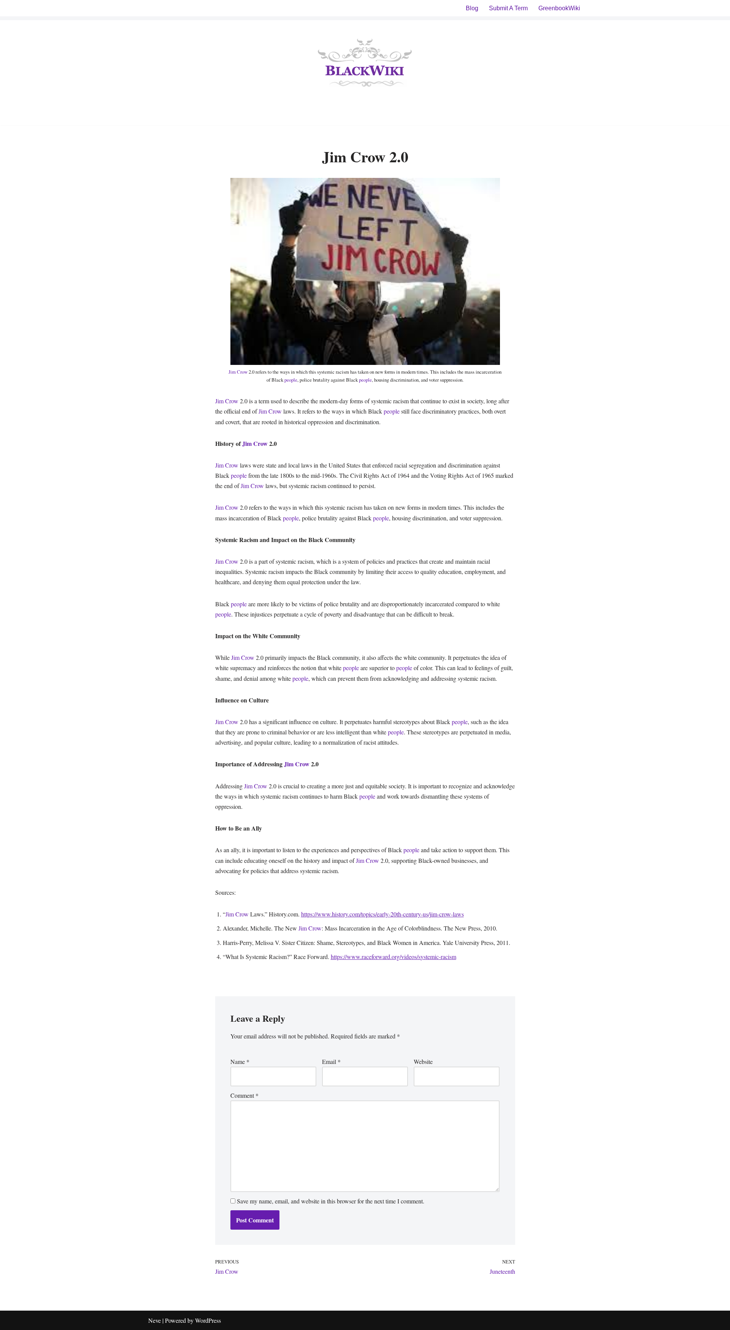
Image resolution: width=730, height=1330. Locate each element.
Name (239, 1061)
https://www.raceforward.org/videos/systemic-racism (393, 957)
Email (331, 1061)
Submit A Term (508, 8)
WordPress (208, 1320)
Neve (154, 1320)
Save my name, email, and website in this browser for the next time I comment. (330, 1201)
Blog (472, 8)
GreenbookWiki (559, 8)
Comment (244, 1095)
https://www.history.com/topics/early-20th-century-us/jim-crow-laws (382, 914)
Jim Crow (238, 371)
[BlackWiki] (365, 64)
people (290, 379)
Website (423, 1061)
